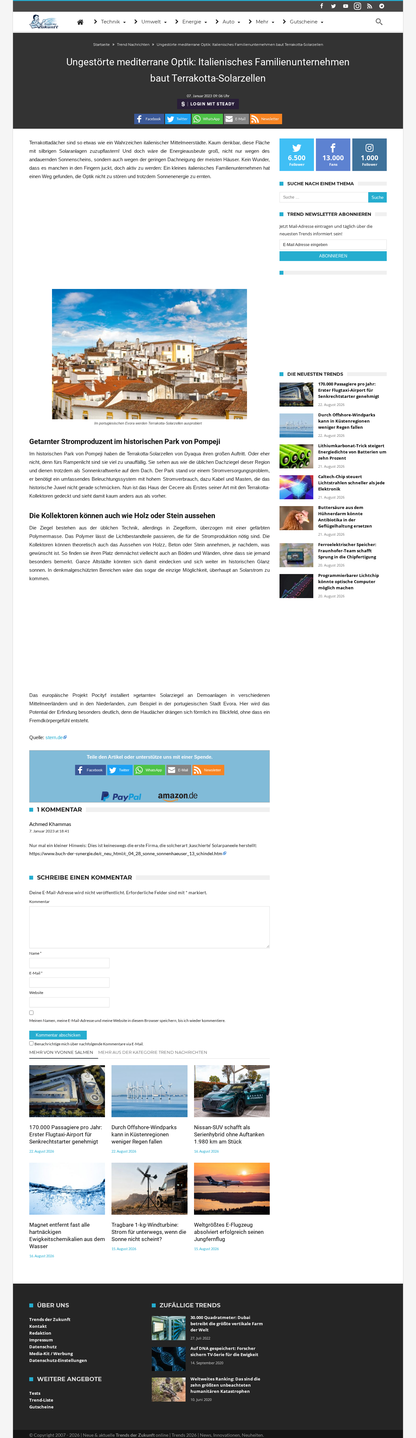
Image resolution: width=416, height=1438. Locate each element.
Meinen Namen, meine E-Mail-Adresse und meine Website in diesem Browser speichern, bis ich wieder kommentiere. (127, 1020)
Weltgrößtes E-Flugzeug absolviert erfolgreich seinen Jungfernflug (229, 1232)
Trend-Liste (41, 1400)
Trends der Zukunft (50, 1319)
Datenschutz (43, 1347)
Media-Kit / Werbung (51, 1353)
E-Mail (36, 973)
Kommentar (39, 901)
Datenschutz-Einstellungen (58, 1360)
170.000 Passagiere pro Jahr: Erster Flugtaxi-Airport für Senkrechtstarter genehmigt (65, 1134)
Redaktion (40, 1333)
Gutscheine (41, 1407)
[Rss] (369, 6)
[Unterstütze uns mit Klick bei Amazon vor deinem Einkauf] (178, 794)
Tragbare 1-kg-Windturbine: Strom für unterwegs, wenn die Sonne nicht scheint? (148, 1232)
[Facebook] (321, 6)
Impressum (41, 1340)
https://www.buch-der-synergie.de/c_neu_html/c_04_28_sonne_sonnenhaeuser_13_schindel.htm (125, 853)
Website (36, 992)
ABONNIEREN (333, 256)
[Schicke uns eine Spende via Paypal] (121, 794)
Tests (34, 1393)
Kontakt (38, 1326)
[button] (149, 119)
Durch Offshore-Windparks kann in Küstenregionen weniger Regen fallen (144, 1134)
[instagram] (357, 6)
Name (35, 953)
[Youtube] (345, 6)
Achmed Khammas (50, 824)
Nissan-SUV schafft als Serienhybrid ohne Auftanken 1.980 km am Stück (229, 1134)
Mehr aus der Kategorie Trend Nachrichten (152, 1052)
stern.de (54, 737)
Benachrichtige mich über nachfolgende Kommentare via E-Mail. (89, 1043)
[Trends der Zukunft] (44, 22)
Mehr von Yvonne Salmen (61, 1052)
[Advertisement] (149, 234)
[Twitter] (333, 6)
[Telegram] (381, 6)
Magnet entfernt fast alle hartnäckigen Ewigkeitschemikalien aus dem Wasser (67, 1235)
